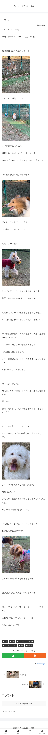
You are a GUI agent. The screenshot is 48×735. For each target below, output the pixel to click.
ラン (22, 645)
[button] (43, 465)
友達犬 (29, 645)
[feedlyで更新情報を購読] (13, 655)
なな (13, 641)
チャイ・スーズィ (10, 645)
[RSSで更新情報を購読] (35, 655)
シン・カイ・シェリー (26, 641)
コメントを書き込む (24, 703)
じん (6, 641)
